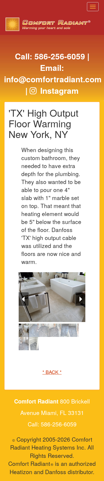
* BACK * (52, 371)
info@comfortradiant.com (53, 79)
